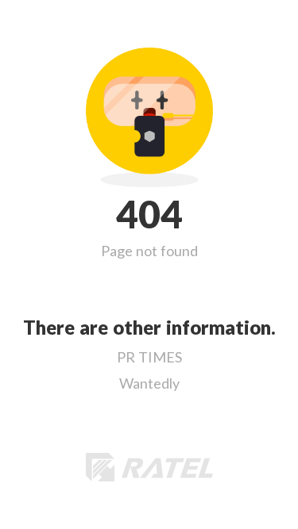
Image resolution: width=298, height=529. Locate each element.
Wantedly (149, 383)
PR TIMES (149, 357)
